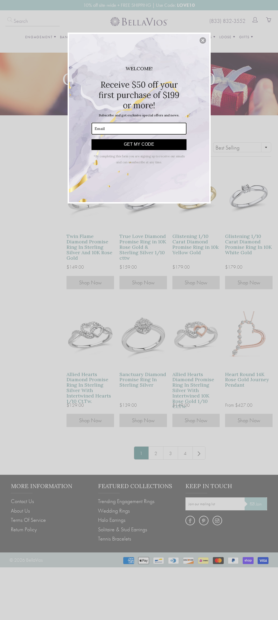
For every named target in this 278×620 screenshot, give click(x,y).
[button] (203, 40)
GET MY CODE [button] (139, 144)
